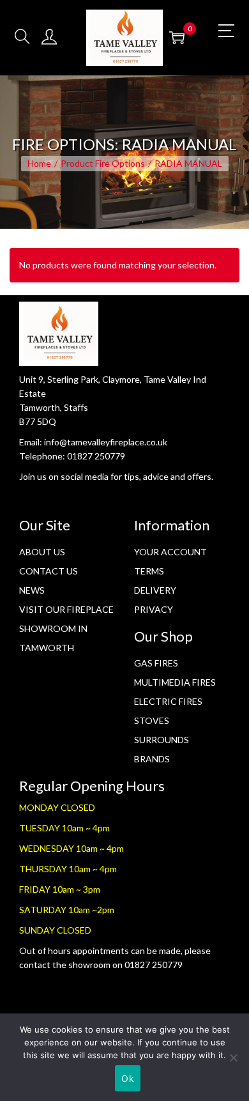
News (32, 590)
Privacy (153, 609)
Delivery (155, 590)
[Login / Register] (49, 37)
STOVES (151, 720)
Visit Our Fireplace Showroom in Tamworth (66, 628)
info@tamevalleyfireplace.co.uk (105, 441)
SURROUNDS (161, 739)
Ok (127, 1078)
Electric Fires (168, 701)
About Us (42, 551)
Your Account (170, 551)
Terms (149, 571)
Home (39, 163)
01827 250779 (96, 455)
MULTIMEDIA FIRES (175, 682)
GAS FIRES (156, 663)
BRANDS (152, 758)
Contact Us (48, 571)
